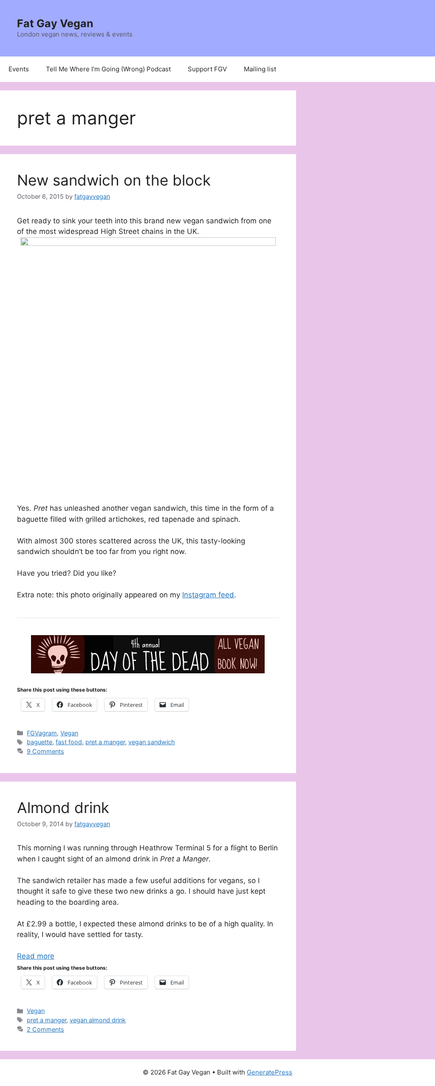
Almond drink (63, 807)
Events (18, 69)
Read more (35, 956)
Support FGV (207, 69)
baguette (39, 742)
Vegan (69, 733)
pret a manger (105, 742)
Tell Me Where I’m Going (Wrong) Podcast (108, 69)
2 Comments (45, 1029)
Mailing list (260, 69)
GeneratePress (269, 1072)
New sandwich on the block (114, 180)
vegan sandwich (151, 742)
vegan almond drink (98, 1020)
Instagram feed (208, 595)
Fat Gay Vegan (55, 23)
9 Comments (45, 751)
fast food (69, 742)
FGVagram (42, 733)
